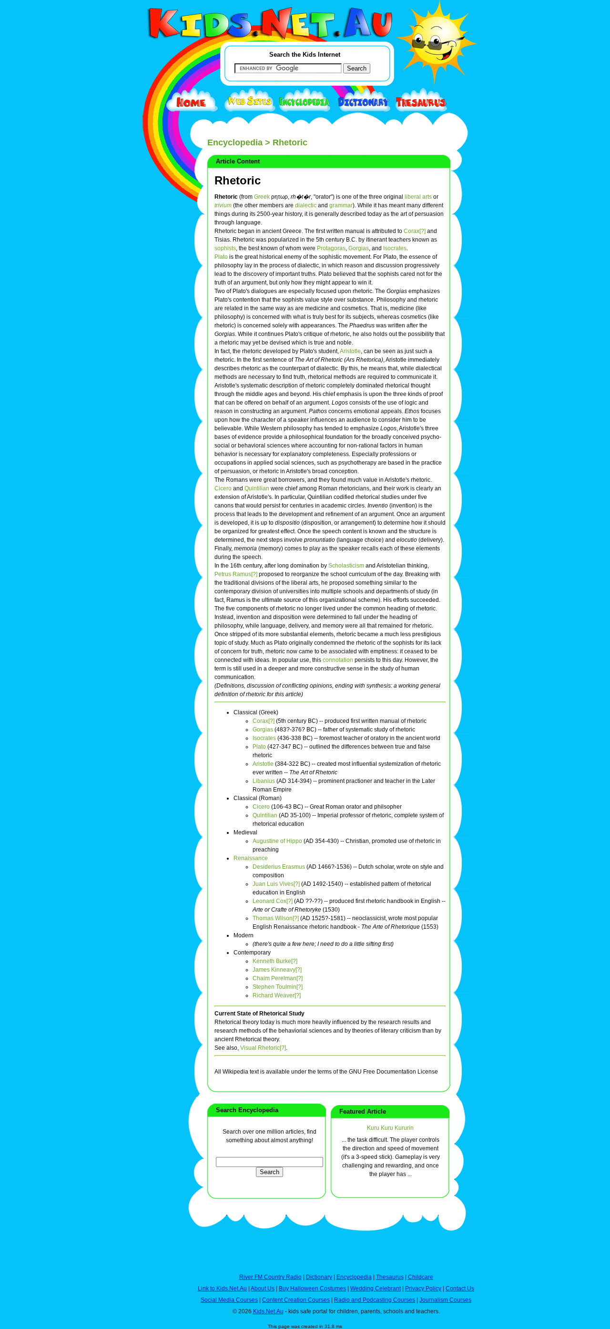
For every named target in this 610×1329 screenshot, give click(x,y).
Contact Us (460, 1288)
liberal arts (418, 196)
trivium (223, 205)
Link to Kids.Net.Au (222, 1288)
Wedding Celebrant (375, 1288)
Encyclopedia (235, 142)
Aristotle (350, 351)
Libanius (264, 781)
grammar (341, 205)
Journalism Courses (445, 1300)
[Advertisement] (154, 349)
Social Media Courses (229, 1300)
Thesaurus (390, 1277)
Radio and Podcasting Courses (374, 1300)
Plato (221, 257)
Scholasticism (346, 565)
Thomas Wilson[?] (276, 918)
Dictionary (319, 1277)
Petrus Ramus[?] (235, 574)
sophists (225, 248)
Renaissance (251, 858)
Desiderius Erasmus (279, 866)
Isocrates (395, 248)
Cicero (223, 488)
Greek (262, 196)
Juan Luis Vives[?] (276, 884)
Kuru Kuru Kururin (390, 1128)
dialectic (305, 205)
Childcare (420, 1277)
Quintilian (256, 488)
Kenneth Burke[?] (275, 961)
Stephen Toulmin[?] (278, 987)
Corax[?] (415, 231)
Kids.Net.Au (268, 1311)
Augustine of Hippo (277, 841)
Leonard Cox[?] (273, 901)
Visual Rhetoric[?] (263, 1048)
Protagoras (331, 248)
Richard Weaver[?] (277, 995)
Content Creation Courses (296, 1300)
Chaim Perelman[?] (278, 978)
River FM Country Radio (270, 1277)
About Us (262, 1288)
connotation (338, 660)
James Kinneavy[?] (277, 969)
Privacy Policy (423, 1288)
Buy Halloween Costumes (312, 1288)
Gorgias (358, 248)
